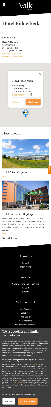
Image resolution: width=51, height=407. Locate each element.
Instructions (25, 266)
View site (15, 102)
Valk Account (25, 309)
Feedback (50, 169)
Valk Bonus (26, 316)
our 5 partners (33, 364)
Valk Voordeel (25, 320)
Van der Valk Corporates (25, 324)
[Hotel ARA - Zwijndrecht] (25, 153)
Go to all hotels (9, 238)
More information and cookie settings (18, 394)
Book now (33, 102)
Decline (9, 401)
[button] (25, 114)
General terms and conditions (25, 283)
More (4, 176)
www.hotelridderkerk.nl (12, 56)
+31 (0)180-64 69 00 (13, 50)
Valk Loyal (25, 312)
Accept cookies (27, 401)
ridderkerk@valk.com (11, 53)
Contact (25, 262)
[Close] (40, 74)
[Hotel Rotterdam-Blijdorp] (25, 195)
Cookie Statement (19, 383)
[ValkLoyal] (25, 6)
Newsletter (25, 291)
